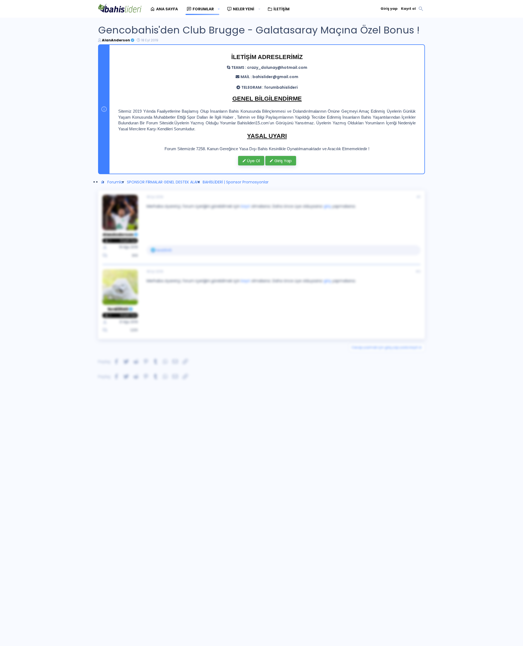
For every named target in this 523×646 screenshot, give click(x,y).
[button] (219, 9)
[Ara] (421, 9)
